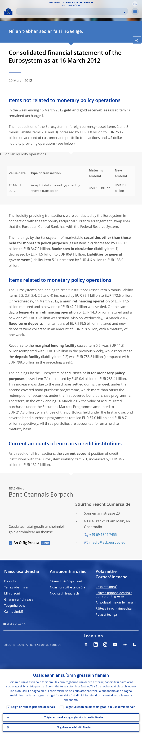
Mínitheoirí (12, 593)
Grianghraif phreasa (18, 599)
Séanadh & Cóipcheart (66, 581)
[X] (86, 644)
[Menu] (135, 11)
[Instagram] (105, 644)
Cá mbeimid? (13, 611)
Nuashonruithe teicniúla (67, 587)
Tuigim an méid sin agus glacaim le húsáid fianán (73, 717)
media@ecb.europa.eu (107, 543)
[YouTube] (115, 644)
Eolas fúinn (12, 581)
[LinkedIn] (95, 644)
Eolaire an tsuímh (16, 624)
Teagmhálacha (14, 605)
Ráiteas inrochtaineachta (114, 608)
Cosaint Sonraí (106, 587)
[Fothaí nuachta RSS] (134, 644)
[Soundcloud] (125, 644)
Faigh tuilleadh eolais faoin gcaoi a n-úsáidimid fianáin (100, 707)
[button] (134, 4)
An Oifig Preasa (26, 543)
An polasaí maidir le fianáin (116, 602)
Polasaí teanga (106, 614)
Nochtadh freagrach (64, 593)
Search (123, 11)
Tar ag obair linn (16, 587)
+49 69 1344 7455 (103, 535)
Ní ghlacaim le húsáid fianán (74, 727)
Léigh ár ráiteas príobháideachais (33, 707)
